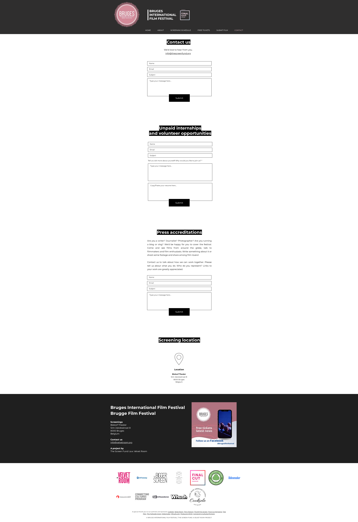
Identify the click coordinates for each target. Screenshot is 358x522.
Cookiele (171, 512)
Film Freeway (189, 512)
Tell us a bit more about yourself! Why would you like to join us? (174, 161)
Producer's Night (187, 514)
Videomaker (166, 514)
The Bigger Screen (201, 512)
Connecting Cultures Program (204, 514)
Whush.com (175, 514)
